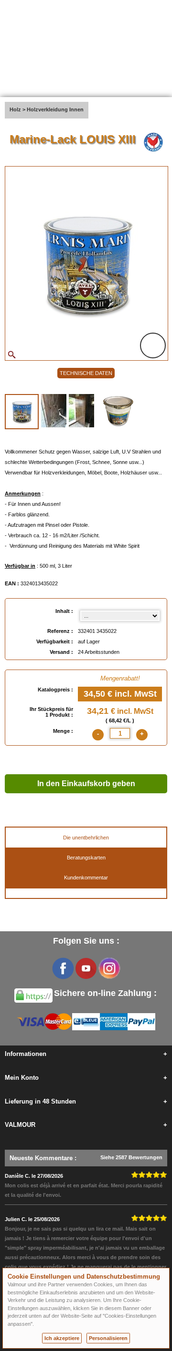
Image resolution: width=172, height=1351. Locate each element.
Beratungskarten (86, 857)
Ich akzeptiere (61, 1338)
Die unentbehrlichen (86, 837)
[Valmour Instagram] (108, 968)
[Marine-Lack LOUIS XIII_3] (81, 410)
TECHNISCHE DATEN (86, 373)
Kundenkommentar (86, 877)
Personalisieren (108, 1338)
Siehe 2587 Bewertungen (131, 1157)
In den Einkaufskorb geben (86, 783)
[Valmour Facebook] (63, 968)
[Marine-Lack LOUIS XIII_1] (22, 411)
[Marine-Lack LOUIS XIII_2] (53, 410)
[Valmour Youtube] (86, 968)
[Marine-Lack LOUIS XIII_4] (119, 410)
